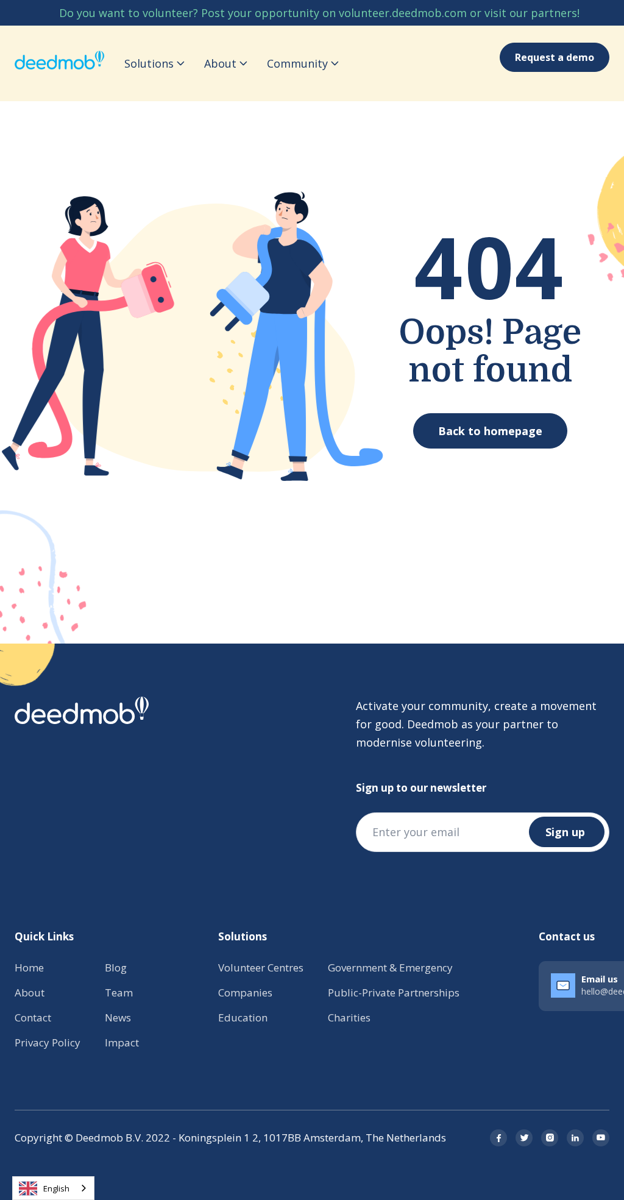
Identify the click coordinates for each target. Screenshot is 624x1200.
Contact (33, 1017)
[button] (154, 63)
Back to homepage (490, 431)
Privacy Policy (47, 1042)
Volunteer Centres (260, 967)
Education (243, 1017)
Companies (245, 992)
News (118, 1017)
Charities (349, 1017)
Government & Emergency (390, 967)
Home (29, 967)
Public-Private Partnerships (393, 992)
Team (119, 992)
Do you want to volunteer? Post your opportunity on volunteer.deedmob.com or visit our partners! (319, 12)
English (56, 1188)
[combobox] (53, 1188)
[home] (60, 63)
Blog (116, 967)
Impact (122, 1042)
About (29, 992)
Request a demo (554, 57)
